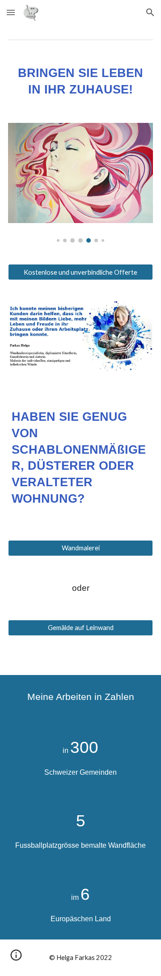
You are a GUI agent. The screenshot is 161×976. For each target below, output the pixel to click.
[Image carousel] (80, 183)
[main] (80, 81)
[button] (10, 12)
